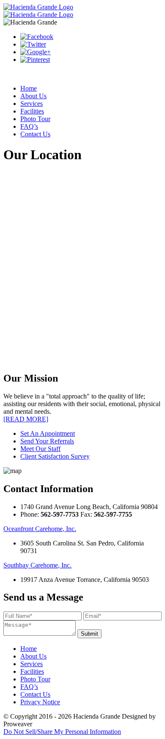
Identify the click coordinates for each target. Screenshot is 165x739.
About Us (33, 96)
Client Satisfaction (55, 456)
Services (31, 103)
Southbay (37, 565)
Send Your (47, 441)
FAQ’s (29, 126)
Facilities (32, 111)
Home (28, 88)
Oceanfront (39, 528)
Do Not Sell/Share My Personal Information (62, 731)
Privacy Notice (40, 702)
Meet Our (40, 448)
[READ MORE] (25, 419)
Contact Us (35, 134)
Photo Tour (35, 118)
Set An (47, 433)
